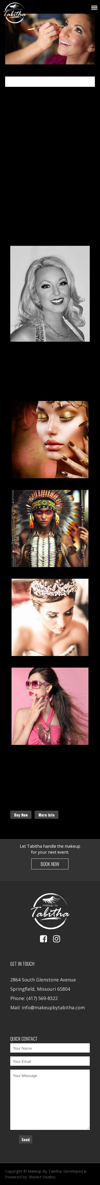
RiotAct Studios (42, 1176)
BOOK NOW (50, 864)
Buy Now (21, 815)
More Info (46, 815)
